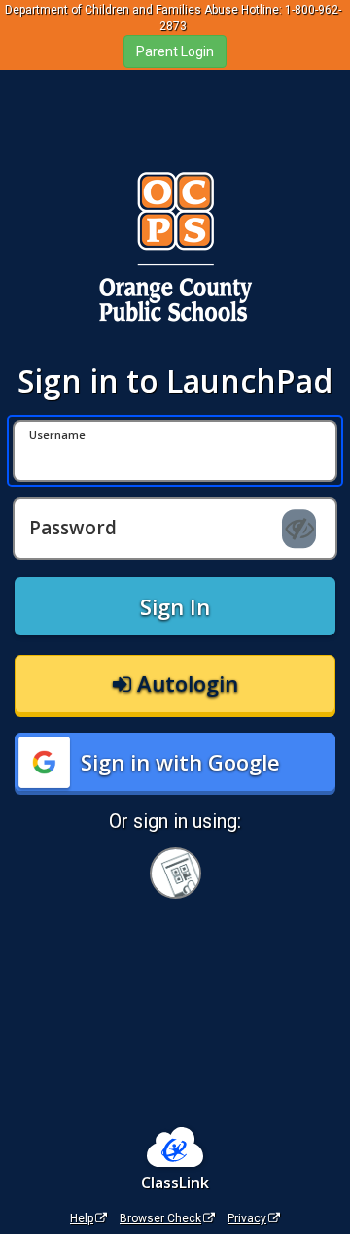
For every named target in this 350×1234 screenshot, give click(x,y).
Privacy (247, 1218)
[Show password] (299, 528)
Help (81, 1218)
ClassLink (175, 1182)
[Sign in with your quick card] (175, 873)
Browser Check (160, 1218)
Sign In (175, 606)
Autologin (184, 683)
